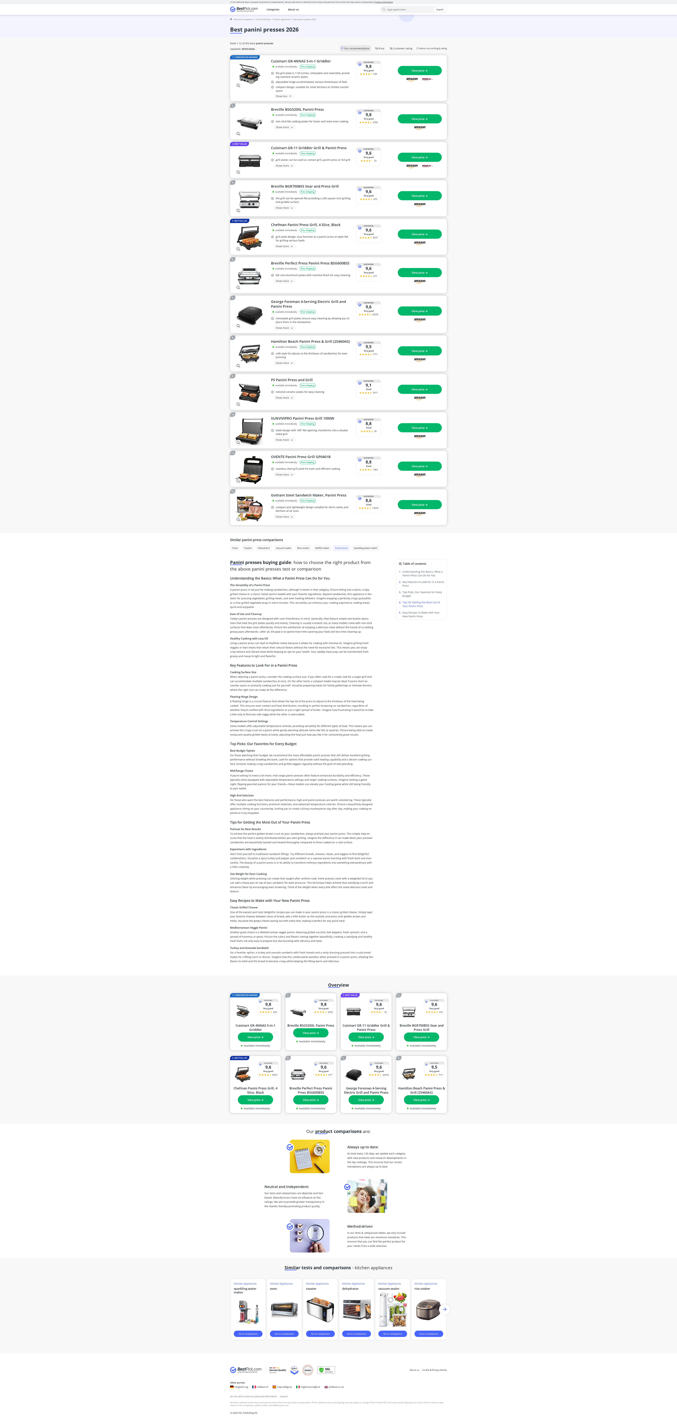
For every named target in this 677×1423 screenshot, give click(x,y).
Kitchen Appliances (282, 19)
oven (273, 1289)
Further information (384, 2)
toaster (311, 1289)
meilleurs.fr (262, 1386)
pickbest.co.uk (336, 1386)
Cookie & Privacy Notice (434, 1370)
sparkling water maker (245, 1290)
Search (439, 9)
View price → (420, 70)
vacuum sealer (388, 1289)
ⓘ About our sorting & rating (432, 48)
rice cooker (422, 1289)
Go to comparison (248, 1333)
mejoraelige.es (284, 1386)
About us (293, 9)
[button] (444, 1309)
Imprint (284, 1396)
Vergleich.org (241, 1386)
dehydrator (350, 1289)
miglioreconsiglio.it (310, 1386)
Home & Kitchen (263, 19)
